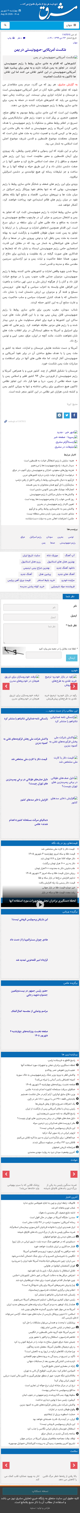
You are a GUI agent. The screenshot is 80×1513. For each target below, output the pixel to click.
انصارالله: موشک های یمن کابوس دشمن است (52, 489)
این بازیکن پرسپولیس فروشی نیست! (30, 919)
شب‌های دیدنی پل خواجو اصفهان (59, 1237)
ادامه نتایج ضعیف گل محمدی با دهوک (57, 1213)
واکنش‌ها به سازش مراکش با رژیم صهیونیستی (52, 494)
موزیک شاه (52, 555)
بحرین (60, 537)
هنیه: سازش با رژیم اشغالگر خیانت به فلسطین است (49, 461)
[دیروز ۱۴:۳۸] (59, 683)
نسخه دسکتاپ (40, 1491)
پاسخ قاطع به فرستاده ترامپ (61, 1060)
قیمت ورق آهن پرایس (19, 580)
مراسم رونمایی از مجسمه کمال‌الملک (29, 1011)
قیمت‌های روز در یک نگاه (64, 843)
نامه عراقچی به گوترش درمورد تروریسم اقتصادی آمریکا (49, 1251)
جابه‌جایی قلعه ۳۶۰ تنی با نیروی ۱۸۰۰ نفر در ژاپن (51, 1099)
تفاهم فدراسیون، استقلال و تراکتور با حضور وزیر (52, 1337)
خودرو (74, 670)
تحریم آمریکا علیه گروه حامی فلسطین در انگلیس (52, 1332)
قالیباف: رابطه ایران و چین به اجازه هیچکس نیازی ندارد (49, 1203)
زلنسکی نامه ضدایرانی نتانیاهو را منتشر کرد (26, 718)
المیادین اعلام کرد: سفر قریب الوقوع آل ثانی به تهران (49, 1371)
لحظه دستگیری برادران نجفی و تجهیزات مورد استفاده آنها (48, 1065)
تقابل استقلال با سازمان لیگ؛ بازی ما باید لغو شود (51, 1271)
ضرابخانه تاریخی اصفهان (63, 1147)
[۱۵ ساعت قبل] (59, 1464)
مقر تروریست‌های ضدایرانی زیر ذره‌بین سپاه (54, 1123)
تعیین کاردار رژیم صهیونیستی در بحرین (55, 504)
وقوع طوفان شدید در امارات (62, 1409)
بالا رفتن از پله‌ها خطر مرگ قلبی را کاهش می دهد (60, 1478)
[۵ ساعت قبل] (63, 765)
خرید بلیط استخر (46, 580)
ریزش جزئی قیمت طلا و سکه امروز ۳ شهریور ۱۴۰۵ (50, 873)
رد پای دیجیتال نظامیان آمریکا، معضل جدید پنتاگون (51, 1347)
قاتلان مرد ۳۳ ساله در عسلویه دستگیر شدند (53, 1142)
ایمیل (74, 616)
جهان (69, 25)
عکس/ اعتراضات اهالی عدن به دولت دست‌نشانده (50, 518)
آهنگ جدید (26, 574)
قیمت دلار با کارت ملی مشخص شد (29, 759)
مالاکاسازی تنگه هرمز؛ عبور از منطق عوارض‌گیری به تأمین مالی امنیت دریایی (39, 1376)
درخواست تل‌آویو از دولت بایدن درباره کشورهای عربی (48, 475)
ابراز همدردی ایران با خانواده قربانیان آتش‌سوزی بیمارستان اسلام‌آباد (42, 1227)
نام (75, 606)
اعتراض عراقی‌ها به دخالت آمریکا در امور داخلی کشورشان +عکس (44, 1275)
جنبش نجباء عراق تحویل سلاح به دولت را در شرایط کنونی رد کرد (44, 1342)
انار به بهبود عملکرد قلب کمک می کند (21, 1478)
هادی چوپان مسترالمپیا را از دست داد (29, 940)
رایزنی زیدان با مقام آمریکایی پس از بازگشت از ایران (50, 1109)
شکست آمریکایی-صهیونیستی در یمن (40, 50)
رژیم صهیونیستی (68, 543)
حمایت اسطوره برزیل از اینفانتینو (59, 1414)
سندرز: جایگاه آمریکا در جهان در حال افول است (52, 1217)
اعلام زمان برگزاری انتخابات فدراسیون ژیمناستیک (51, 1290)
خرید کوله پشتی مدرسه (32, 586)
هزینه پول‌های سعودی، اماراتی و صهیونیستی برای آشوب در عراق (43, 470)
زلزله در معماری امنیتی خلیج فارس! (58, 1366)
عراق (23, 537)
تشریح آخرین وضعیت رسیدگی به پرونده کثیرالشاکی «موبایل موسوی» (42, 1443)
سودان (49, 537)
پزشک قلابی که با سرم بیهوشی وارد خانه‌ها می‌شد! (23, 1186)
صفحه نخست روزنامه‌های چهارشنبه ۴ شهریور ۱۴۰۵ (29, 1033)
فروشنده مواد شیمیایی (63, 586)
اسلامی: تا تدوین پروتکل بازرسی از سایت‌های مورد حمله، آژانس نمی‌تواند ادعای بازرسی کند (41, 1316)
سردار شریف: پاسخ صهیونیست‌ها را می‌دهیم (52, 465)
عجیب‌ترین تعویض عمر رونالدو (60, 1070)
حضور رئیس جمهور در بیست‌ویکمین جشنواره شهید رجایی (29, 993)
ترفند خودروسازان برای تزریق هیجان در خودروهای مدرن (24, 697)
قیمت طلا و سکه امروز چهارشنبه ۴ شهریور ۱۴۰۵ (52, 854)
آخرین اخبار (71, 1197)
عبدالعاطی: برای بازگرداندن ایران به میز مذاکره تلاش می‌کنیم (46, 1137)
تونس (71, 537)
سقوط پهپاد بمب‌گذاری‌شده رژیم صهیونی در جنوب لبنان (48, 1395)
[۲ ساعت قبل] (63, 724)
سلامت (73, 1451)
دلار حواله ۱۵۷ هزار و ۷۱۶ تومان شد (58, 858)
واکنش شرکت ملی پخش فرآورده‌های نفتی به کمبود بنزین (25, 741)
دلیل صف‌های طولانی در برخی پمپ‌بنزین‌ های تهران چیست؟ (27, 781)
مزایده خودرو (68, 580)
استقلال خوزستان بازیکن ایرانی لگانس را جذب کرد (51, 1429)
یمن (43, 543)
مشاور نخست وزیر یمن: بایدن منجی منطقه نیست (50, 514)
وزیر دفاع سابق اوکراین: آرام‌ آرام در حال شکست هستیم (48, 1094)
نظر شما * (71, 626)
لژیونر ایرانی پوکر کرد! (64, 1380)
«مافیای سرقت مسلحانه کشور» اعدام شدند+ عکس (28, 822)
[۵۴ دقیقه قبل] (59, 1173)
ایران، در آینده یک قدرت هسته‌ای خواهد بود (54, 1419)
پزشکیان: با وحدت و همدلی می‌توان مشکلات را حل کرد (49, 1322)
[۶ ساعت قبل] (63, 996)
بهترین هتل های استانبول (61, 562)
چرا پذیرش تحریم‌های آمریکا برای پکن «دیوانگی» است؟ (48, 1285)
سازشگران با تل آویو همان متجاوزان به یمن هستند (50, 485)
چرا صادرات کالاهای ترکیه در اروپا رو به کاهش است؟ (50, 1351)
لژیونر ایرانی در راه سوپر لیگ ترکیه (58, 1133)
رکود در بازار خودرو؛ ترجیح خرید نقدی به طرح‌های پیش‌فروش (60, 697)
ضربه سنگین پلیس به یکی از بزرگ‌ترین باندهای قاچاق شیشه (60, 1186)
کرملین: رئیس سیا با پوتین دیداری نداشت (55, 1400)
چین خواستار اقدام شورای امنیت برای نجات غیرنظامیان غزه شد (45, 1280)
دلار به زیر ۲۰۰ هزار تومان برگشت (59, 863)
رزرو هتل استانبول (31, 562)
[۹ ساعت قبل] (63, 966)
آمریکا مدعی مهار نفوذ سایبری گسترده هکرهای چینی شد (48, 1309)
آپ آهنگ (70, 555)
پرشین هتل (45, 574)
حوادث (74, 1160)
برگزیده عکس (70, 983)
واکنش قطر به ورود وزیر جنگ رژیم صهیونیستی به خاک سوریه (45, 1075)
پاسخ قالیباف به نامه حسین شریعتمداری (56, 1113)
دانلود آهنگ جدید (65, 568)
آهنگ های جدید (66, 574)
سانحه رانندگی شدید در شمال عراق (58, 1434)
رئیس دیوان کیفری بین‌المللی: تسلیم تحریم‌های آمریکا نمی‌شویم (44, 1299)
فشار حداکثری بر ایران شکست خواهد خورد (54, 1246)
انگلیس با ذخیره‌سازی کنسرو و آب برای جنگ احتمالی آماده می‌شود (43, 1256)
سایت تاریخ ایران (31, 555)
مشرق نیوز (50, 10)
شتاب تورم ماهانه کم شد (63, 1208)
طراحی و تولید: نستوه (40, 1508)
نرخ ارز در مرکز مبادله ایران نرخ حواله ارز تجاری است (50, 1385)
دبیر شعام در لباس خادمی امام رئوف (57, 1327)
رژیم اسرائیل (36, 537)
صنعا (52, 543)
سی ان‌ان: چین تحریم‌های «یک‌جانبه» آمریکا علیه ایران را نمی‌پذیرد (43, 1261)
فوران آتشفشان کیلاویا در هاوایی (59, 1266)
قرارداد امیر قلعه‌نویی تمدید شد (32, 960)
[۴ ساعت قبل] (63, 745)
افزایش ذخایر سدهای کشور (34, 800)
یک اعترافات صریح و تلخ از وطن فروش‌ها (55, 1104)
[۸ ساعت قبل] (63, 805)
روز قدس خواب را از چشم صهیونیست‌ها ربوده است (49, 499)
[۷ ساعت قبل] (63, 785)
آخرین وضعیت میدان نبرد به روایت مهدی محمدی (51, 1152)
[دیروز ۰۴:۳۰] (21, 683)
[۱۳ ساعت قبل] (63, 826)
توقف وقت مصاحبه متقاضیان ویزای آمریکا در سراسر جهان (47, 1438)
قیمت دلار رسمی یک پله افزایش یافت (57, 883)
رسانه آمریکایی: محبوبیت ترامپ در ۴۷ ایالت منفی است (48, 1222)
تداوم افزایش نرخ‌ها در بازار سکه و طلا (56, 878)
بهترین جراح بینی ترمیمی (36, 568)
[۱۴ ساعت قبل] (63, 1037)
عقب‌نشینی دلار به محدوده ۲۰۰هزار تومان (55, 868)
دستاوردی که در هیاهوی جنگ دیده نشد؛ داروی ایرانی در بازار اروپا (43, 1241)
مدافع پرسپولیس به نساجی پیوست (58, 1390)
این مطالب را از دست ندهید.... (61, 711)
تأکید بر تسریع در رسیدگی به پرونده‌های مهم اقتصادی (49, 1356)
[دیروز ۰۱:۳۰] (21, 1464)
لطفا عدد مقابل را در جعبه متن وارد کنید (58, 649)
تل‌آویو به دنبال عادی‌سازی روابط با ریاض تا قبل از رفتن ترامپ (44, 480)
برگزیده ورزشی (70, 912)
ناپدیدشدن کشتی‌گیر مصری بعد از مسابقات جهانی (51, 1361)
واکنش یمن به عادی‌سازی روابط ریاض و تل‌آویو (51, 509)
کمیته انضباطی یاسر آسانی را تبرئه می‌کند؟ (55, 1080)
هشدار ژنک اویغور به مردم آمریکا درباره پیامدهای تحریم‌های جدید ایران (41, 1304)
